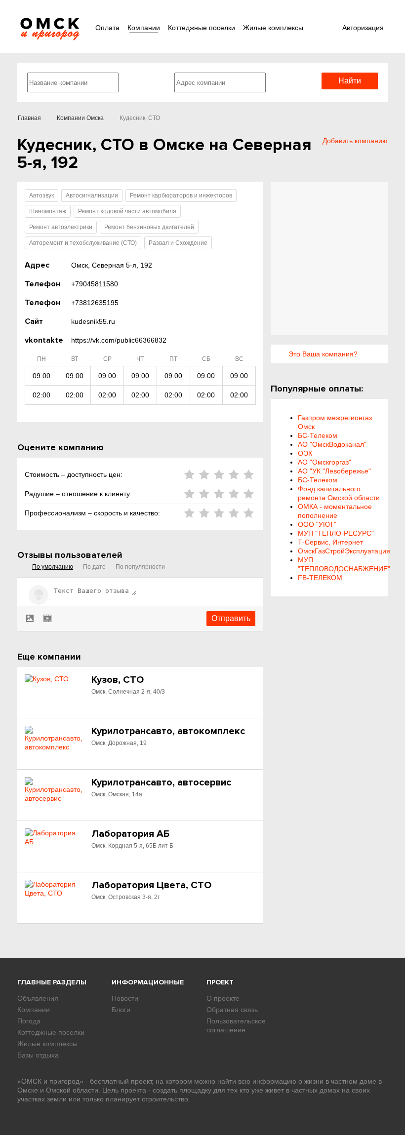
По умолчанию (52, 566)
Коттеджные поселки (201, 28)
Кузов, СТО (117, 680)
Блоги (121, 1010)
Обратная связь (232, 1010)
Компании (143, 28)
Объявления (37, 998)
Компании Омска (80, 118)
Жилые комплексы (273, 28)
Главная (29, 118)
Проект (220, 982)
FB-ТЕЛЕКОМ (320, 578)
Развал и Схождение (178, 242)
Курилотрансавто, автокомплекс (168, 731)
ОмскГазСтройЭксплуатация (344, 551)
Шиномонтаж (47, 211)
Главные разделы (51, 982)
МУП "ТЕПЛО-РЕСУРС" (336, 533)
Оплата (107, 28)
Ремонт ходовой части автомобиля (127, 211)
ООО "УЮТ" (317, 524)
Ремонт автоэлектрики (60, 227)
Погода (28, 1021)
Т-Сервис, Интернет (330, 542)
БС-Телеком (317, 435)
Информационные (148, 982)
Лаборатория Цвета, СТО (151, 885)
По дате (94, 566)
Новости (125, 998)
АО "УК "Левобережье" (334, 471)
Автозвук (41, 195)
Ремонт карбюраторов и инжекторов (181, 195)
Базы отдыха (38, 1055)
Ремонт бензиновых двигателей (149, 227)
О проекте (223, 998)
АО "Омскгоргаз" (324, 462)
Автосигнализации (92, 195)
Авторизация (363, 28)
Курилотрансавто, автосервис (161, 782)
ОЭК (305, 453)
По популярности (140, 566)
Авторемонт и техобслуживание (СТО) (83, 242)
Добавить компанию (355, 141)
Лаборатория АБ (130, 834)
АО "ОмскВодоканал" (332, 444)
